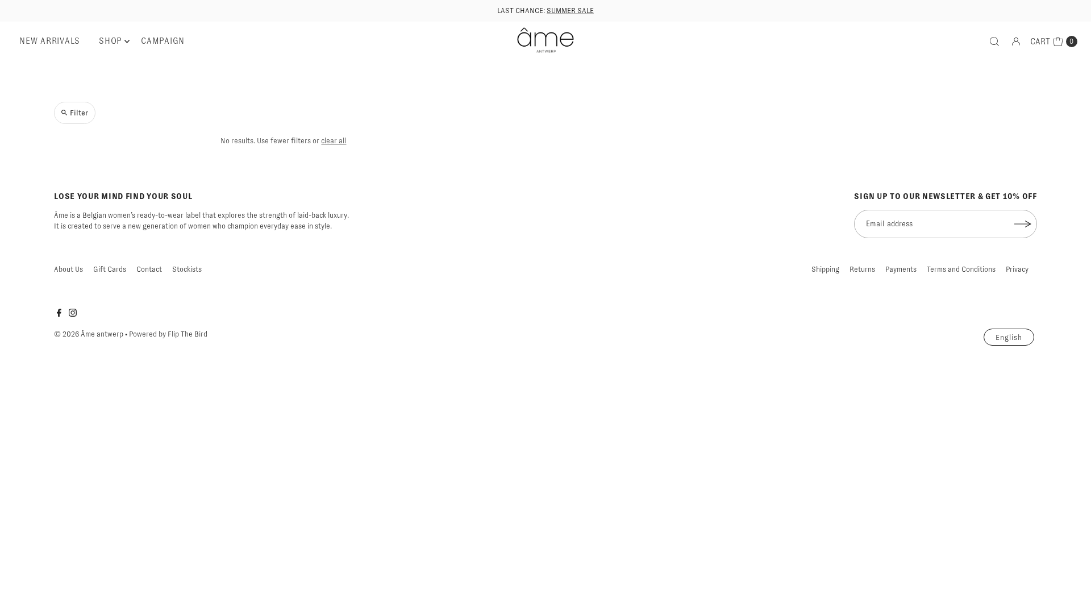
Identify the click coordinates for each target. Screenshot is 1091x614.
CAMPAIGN (163, 40)
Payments (901, 269)
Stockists (187, 269)
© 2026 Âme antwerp (88, 334)
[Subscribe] (1023, 224)
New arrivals (49, 40)
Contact (149, 269)
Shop (110, 40)
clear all (333, 140)
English (1009, 337)
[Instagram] (73, 314)
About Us (68, 269)
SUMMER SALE (570, 10)
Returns (862, 269)
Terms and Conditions (961, 269)
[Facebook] (59, 314)
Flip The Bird (187, 334)
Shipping (825, 269)
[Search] (994, 41)
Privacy (1017, 269)
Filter (79, 113)
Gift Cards (109, 269)
